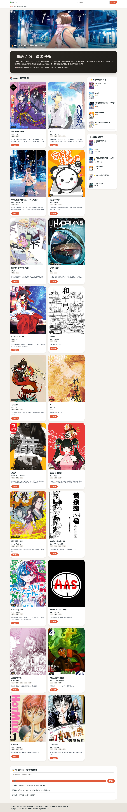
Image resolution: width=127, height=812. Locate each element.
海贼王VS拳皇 (16, 678)
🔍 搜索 (113, 2)
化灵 (51, 131)
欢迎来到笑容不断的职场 (20, 268)
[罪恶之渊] (13, 2)
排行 (25, 6)
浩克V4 (14, 473)
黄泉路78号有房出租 (57, 541)
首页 (11, 6)
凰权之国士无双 (17, 541)
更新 (14, 6)
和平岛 (52, 336)
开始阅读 (15, 145)
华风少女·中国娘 (56, 473)
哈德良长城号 (55, 268)
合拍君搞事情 (55, 200)
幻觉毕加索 (54, 744)
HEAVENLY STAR (17, 336)
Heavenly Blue (17, 609)
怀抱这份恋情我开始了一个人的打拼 (24, 200)
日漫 (21, 6)
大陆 (18, 6)
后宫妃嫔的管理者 (17, 131)
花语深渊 (14, 404)
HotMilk (14, 744)
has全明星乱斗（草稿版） (59, 609)
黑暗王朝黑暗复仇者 (57, 678)
